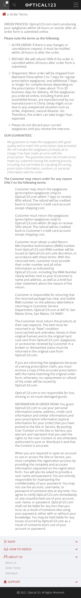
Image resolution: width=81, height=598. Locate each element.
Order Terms (13, 568)
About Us (10, 562)
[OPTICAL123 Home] (4, 14)
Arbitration (11, 573)
